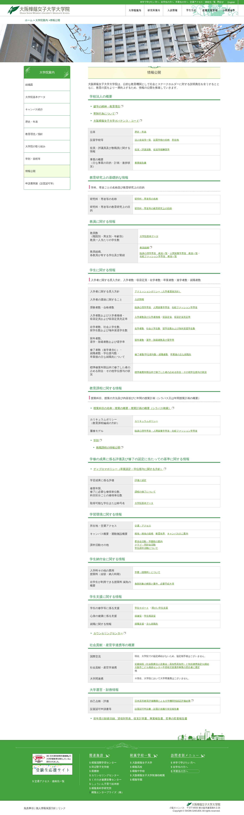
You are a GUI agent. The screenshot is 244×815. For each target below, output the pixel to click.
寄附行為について (104, 113)
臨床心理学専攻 (143, 307)
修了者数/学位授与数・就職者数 (151, 354)
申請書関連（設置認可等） (40, 183)
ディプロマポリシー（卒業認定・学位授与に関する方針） (128, 468)
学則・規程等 (32, 158)
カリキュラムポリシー (146, 421)
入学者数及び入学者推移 (147, 317)
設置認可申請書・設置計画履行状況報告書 (157, 709)
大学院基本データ (149, 236)
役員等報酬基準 (161, 149)
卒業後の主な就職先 (180, 354)
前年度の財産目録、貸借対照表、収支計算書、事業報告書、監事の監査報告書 (140, 718)
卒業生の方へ (181, 2)
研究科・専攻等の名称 (146, 198)
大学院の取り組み (35, 146)
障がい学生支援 (160, 608)
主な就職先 (152, 623)
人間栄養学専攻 (161, 307)
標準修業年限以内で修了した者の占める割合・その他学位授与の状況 (171, 372)
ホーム (29, 20)
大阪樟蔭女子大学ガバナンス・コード (116, 120)
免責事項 (29, 808)
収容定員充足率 (182, 317)
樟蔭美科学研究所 (101, 788)
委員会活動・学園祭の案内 (149, 541)
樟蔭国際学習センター (103, 762)
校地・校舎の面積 (144, 533)
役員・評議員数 (143, 149)
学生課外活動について (146, 548)
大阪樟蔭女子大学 (142, 762)
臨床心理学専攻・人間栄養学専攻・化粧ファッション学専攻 (166, 431)
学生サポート (142, 608)
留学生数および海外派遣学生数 (179, 328)
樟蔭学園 (137, 779)
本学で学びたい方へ (149, 2)
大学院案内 (135, 10)
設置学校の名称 (161, 140)
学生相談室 (150, 616)
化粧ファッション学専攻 (184, 307)
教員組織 (144, 247)
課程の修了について (145, 491)
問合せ (220, 2)
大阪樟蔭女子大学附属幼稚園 (148, 775)
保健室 (138, 616)
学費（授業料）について (147, 572)
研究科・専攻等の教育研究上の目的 (153, 208)
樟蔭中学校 (138, 771)
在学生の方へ (167, 2)
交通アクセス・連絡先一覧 (203, 2)
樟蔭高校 (137, 766)
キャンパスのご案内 (177, 533)
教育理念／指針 (34, 134)
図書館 (95, 771)
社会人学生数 (153, 328)
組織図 (29, 84)
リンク (62, 808)
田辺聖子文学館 (100, 766)
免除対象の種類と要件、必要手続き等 (154, 583)
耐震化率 (160, 533)
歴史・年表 (140, 131)
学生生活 (191, 10)
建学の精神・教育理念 (106, 106)
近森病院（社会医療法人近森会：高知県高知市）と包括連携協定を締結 (172, 664)
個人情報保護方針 (46, 808)
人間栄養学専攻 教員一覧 (184, 253)
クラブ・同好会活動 (145, 544)
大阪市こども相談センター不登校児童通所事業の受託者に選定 (167, 667)
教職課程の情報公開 (108, 447)
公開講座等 (228, 10)
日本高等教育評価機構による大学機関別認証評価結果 (162, 701)
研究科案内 (153, 10)
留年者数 (139, 340)
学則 (96, 440)
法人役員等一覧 (143, 140)
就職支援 (139, 623)
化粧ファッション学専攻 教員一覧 (158, 256)
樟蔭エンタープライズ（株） (107, 792)
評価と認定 (140, 480)
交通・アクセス (143, 525)
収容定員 (167, 317)
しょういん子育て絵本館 (105, 783)
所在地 (175, 140)
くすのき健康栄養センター (106, 779)
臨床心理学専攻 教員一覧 (154, 253)
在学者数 (139, 328)
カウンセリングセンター (108, 633)
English (231, 2)
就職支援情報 (210, 10)
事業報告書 (140, 162)
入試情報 (172, 10)
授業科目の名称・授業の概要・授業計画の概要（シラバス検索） (132, 408)
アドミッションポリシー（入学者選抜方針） (158, 291)
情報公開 (30, 171)
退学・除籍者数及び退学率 (160, 340)
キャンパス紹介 (34, 109)
